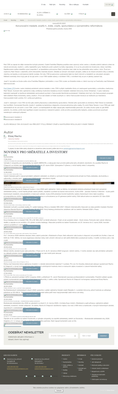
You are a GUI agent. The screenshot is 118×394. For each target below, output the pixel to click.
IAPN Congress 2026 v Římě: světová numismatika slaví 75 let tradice (18, 275)
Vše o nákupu (74, 4)
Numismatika (67, 362)
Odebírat (103, 335)
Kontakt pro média (82, 369)
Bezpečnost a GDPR (98, 371)
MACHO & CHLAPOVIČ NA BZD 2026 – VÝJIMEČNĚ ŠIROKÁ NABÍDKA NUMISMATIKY (22, 301)
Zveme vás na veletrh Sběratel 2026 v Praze (13, 174)
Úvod (5, 20)
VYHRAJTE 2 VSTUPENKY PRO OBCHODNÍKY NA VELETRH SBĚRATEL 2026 (20, 161)
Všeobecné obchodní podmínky (98, 375)
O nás (43, 4)
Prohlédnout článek (18, 167)
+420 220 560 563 (41, 366)
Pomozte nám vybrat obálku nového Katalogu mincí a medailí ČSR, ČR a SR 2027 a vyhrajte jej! (23, 218)
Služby (65, 370)
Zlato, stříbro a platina (68, 366)
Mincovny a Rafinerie (69, 376)
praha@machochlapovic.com (44, 368)
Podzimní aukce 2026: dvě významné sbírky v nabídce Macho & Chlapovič (19, 187)
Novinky (62, 4)
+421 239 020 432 (12, 366)
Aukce (22, 20)
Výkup (65, 373)
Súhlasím (59, 390)
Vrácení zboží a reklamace (100, 368)
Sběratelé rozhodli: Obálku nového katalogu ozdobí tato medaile (17, 205)
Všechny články (32, 167)
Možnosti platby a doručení (100, 365)
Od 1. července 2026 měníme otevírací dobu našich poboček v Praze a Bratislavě (20, 233)
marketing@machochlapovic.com (74, 148)
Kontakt (85, 4)
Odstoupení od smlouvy (99, 379)
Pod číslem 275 (9, 88)
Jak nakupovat (96, 362)
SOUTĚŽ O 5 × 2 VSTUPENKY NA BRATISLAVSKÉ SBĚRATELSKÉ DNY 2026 (20, 316)
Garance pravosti (97, 359)
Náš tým (52, 4)
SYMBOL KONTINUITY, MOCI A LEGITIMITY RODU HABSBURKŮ (17, 288)
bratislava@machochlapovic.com (17, 368)
